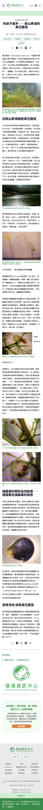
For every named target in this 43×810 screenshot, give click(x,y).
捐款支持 (27, 757)
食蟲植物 (18, 39)
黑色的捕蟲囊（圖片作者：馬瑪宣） (12, 565)
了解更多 (10, 806)
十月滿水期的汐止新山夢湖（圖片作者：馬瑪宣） (16, 208)
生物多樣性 (7, 39)
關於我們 (34, 764)
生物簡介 (21, 43)
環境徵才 (8, 764)
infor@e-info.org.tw (25, 792)
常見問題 (8, 770)
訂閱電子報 (15, 757)
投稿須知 (34, 770)
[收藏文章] (13, 48)
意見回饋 (34, 773)
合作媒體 (21, 770)
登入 (40, 5)
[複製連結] (30, 48)
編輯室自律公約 (21, 767)
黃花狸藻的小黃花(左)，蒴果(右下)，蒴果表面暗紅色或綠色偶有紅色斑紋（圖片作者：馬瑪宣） (21, 263)
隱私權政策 (8, 773)
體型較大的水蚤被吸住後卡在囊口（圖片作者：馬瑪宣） (18, 356)
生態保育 (36, 39)
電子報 (31, 5)
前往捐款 (21, 726)
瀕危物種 (27, 39)
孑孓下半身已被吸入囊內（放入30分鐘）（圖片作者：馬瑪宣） (20, 448)
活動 (21, 764)
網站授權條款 (34, 767)
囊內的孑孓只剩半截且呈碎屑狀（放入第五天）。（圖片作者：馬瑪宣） (21, 484)
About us (8, 767)
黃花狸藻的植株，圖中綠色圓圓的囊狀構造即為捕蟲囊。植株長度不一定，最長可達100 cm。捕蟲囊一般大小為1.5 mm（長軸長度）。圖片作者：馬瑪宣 (21, 110)
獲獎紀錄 (21, 773)
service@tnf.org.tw (24, 790)
